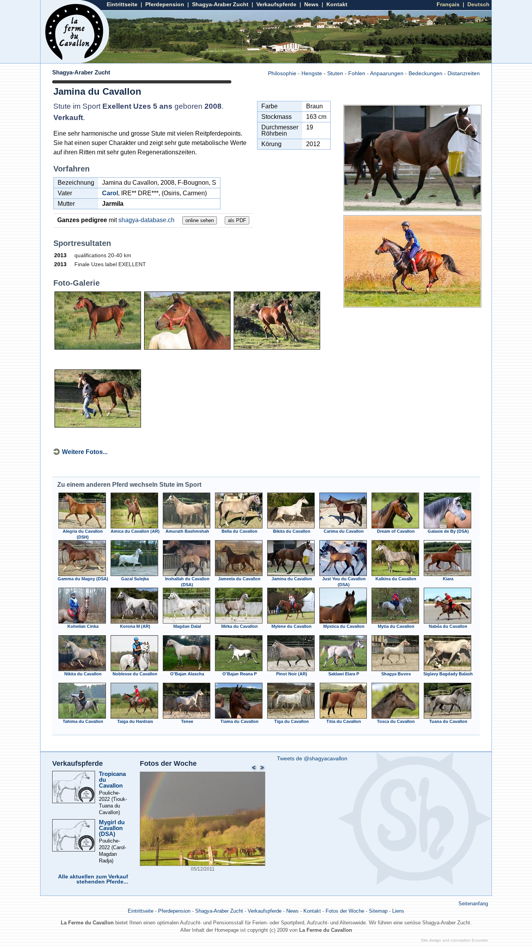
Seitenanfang (473, 903)
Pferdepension (164, 4)
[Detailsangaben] (82, 527)
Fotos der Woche (168, 763)
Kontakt (336, 4)
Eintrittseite (122, 4)
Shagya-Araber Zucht (220, 4)
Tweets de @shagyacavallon (312, 758)
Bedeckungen (425, 73)
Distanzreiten (463, 73)
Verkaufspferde (276, 4)
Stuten (335, 73)
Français (448, 4)
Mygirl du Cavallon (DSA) (112, 828)
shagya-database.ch (146, 220)
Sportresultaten (82, 243)
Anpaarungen (386, 73)
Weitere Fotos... (84, 452)
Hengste (311, 73)
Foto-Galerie (76, 283)
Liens (398, 911)
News (311, 4)
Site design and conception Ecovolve (454, 940)
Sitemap (378, 911)
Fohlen (356, 73)
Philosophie (282, 73)
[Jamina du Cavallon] (412, 209)
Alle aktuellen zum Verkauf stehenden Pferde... (93, 879)
